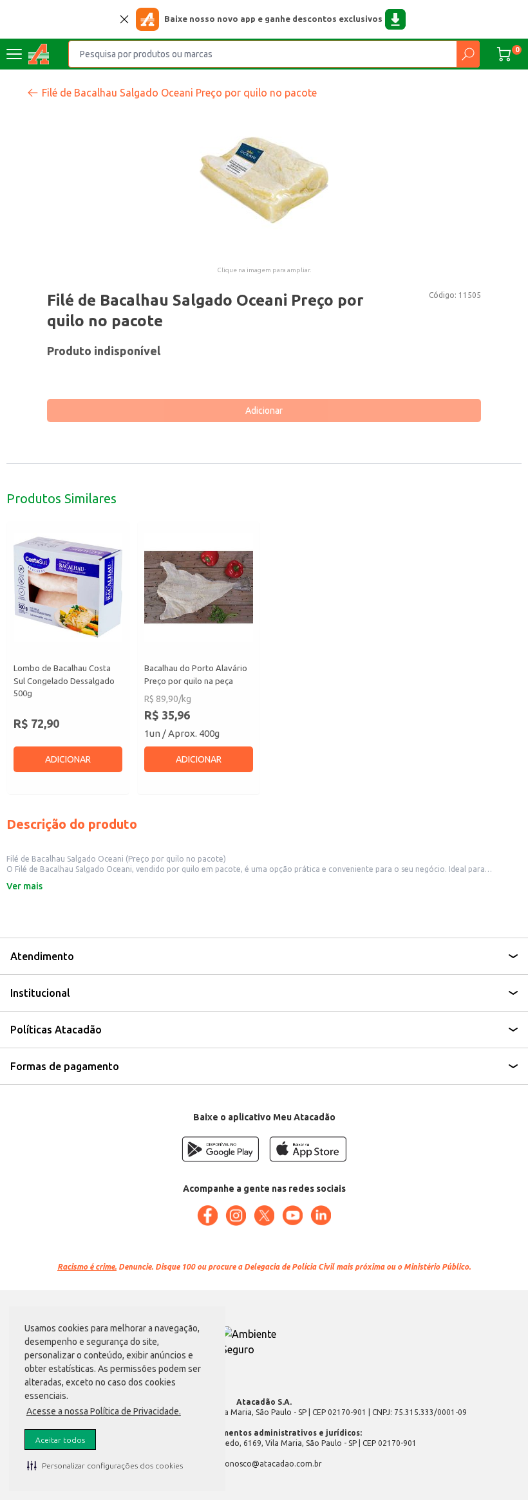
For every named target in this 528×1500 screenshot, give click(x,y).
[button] (104, 1465)
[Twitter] (264, 1215)
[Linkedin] (320, 1215)
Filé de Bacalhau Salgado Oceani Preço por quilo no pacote (179, 92)
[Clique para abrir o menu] (14, 54)
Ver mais (24, 886)
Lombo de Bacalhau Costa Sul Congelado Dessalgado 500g (64, 680)
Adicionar (264, 410)
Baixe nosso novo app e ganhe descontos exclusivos (273, 18)
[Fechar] (124, 19)
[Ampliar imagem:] (264, 180)
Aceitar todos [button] (60, 1440)
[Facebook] (207, 1215)
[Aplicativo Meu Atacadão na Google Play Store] (220, 1149)
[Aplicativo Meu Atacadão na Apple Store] (307, 1149)
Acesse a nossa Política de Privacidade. (103, 1411)
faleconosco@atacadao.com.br (264, 1463)
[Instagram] (235, 1215)
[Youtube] (292, 1215)
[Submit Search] (468, 54)
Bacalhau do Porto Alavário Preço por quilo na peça (195, 674)
